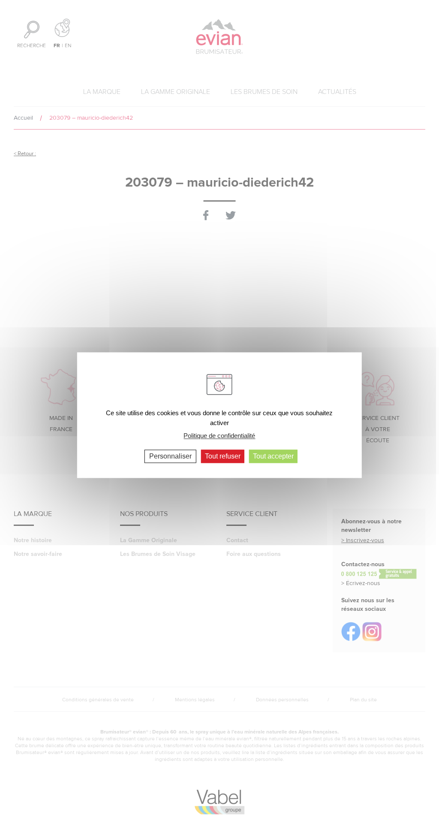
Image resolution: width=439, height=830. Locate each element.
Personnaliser (170, 456)
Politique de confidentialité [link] (219, 435)
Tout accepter (273, 456)
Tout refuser (223, 456)
